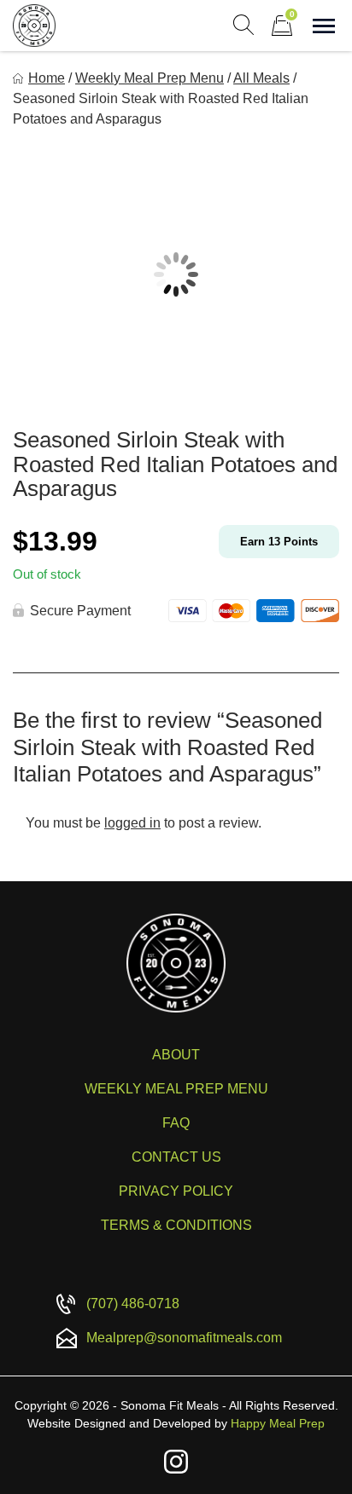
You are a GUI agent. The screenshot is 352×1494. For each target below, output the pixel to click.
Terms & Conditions (176, 1225)
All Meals (261, 78)
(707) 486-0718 (132, 1303)
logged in (132, 823)
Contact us (176, 1157)
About (176, 1054)
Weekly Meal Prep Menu (149, 78)
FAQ (176, 1123)
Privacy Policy (176, 1191)
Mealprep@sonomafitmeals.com (184, 1337)
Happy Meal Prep (278, 1423)
